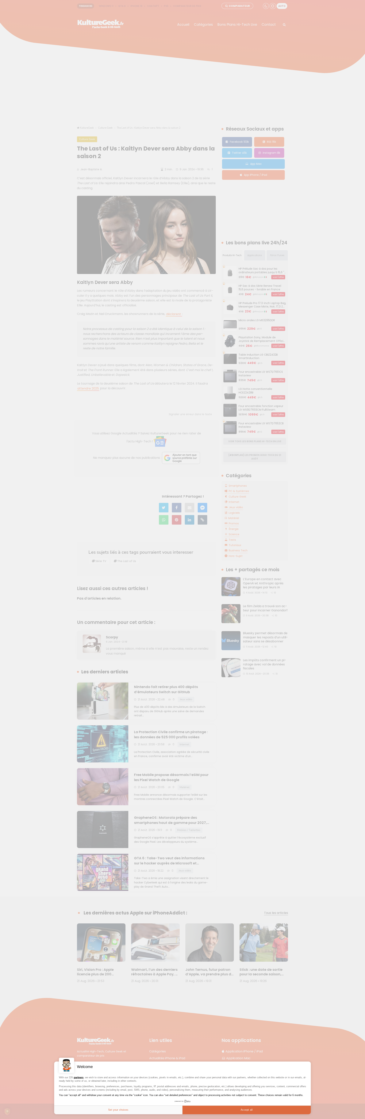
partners (78, 1077)
